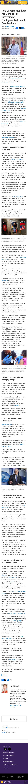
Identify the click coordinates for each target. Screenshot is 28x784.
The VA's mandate (6, 424)
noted (12, 582)
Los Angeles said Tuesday (17, 86)
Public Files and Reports (8, 761)
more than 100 (13, 578)
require (3, 576)
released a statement (7, 137)
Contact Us (5, 758)
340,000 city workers (17, 159)
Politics (5, 675)
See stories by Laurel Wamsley (15, 706)
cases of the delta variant (16, 79)
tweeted (16, 405)
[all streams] (26, 782)
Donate (23, 2)
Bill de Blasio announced (15, 102)
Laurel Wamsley (10, 26)
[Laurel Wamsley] (4, 688)
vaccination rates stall (7, 83)
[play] (2, 782)
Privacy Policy (6, 768)
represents (4, 280)
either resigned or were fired (16, 613)
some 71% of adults (17, 196)
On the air (14, 719)
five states (12, 659)
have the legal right (16, 621)
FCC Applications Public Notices (10, 764)
